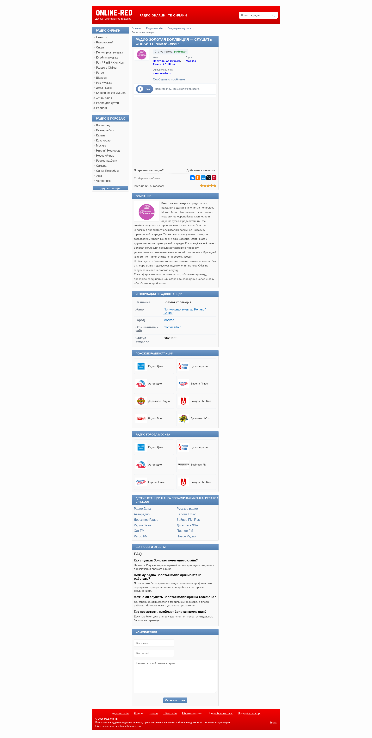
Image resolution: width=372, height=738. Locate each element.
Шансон (101, 77)
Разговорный (104, 42)
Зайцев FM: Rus (188, 519)
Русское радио (187, 508)
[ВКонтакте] (192, 177)
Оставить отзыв (175, 700)
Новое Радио (186, 536)
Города (153, 713)
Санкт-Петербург (107, 170)
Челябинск (103, 180)
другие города (111, 188)
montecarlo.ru (162, 73)
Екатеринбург (105, 130)
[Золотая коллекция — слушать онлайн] (147, 220)
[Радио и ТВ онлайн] (114, 13)
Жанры (138, 713)
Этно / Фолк (104, 97)
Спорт (100, 47)
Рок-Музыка (104, 82)
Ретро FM (140, 536)
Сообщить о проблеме (169, 79)
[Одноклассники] (197, 177)
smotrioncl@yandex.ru (128, 726)
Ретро (100, 72)
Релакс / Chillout (164, 64)
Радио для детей (107, 102)
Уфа (99, 175)
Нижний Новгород (108, 150)
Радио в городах (110, 118)
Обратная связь (192, 713)
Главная (136, 28)
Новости (101, 37)
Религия (101, 107)
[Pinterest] (214, 177)
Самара (101, 165)
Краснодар (103, 140)
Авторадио (142, 514)
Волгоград (103, 125)
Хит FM (139, 530)
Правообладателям (220, 713)
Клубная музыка (107, 57)
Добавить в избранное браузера (113, 18)
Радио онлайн (152, 15)
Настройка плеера (249, 713)
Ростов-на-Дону (106, 160)
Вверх (273, 722)
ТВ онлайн (177, 15)
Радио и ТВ (111, 718)
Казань (100, 135)
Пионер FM (185, 530)
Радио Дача (142, 508)
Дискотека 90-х (187, 525)
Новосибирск (105, 155)
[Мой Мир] (203, 177)
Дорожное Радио (146, 519)
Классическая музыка (111, 92)
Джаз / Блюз (104, 87)
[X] (208, 177)
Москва (191, 60)
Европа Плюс (186, 514)
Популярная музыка (179, 28)
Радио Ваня (142, 525)
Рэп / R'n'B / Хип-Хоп (110, 62)
